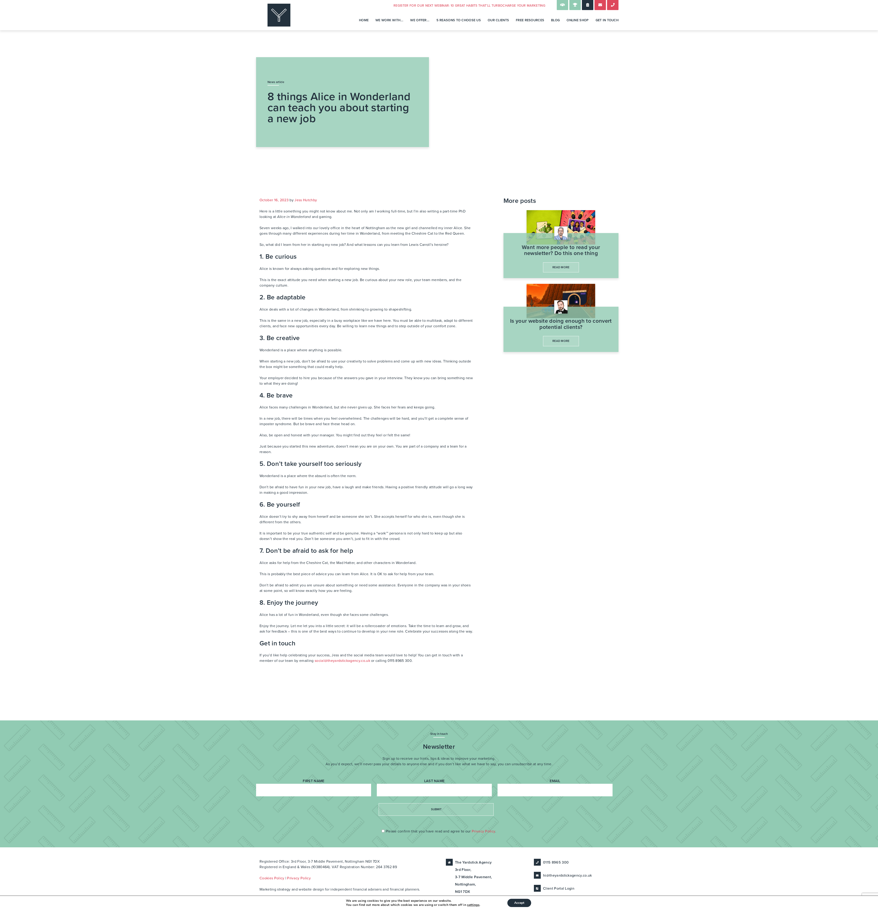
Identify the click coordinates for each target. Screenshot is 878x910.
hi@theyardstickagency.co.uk (567, 875)
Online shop (578, 20)
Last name (434, 781)
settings (473, 905)
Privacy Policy (483, 831)
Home (364, 20)
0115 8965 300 (556, 862)
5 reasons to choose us (458, 20)
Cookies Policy (272, 878)
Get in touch (607, 20)
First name (313, 781)
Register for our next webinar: (469, 6)
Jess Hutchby (305, 200)
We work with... (389, 20)
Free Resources (530, 20)
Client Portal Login (558, 888)
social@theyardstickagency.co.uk (342, 660)
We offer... (419, 20)
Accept (519, 903)
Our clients (498, 20)
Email (555, 781)
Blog (555, 20)
